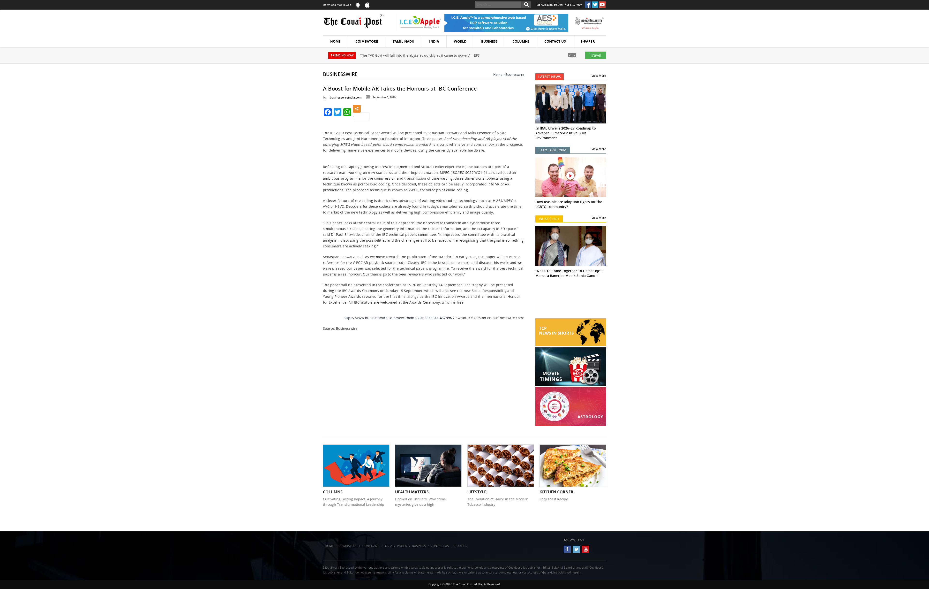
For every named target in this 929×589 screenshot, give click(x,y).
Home (335, 41)
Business (489, 41)
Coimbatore (366, 41)
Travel (595, 55)
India (434, 41)
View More (599, 76)
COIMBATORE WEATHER (570, 300)
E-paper (588, 41)
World (460, 41)
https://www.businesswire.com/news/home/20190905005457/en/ (398, 317)
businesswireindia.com (345, 97)
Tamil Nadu (403, 41)
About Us (460, 546)
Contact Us (555, 41)
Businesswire (514, 74)
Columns (521, 41)
